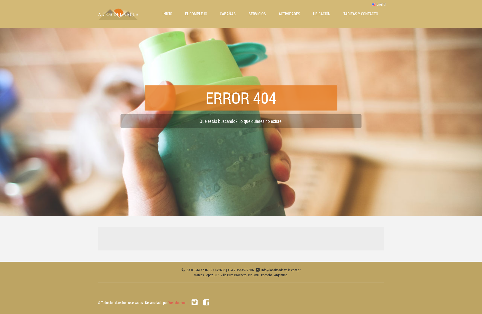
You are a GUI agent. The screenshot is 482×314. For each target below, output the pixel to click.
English (381, 4)
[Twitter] (195, 302)
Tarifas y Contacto (360, 14)
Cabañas (228, 14)
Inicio (167, 14)
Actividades (289, 14)
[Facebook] (206, 302)
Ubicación (322, 14)
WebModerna (177, 302)
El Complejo (196, 14)
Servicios (257, 14)
